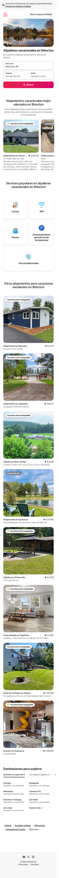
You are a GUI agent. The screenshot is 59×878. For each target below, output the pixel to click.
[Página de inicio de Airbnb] (5, 14)
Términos (34, 864)
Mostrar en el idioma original (18, 6)
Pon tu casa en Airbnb (41, 14)
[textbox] (15, 76)
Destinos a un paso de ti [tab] (14, 774)
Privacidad (23, 864)
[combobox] (28, 66)
